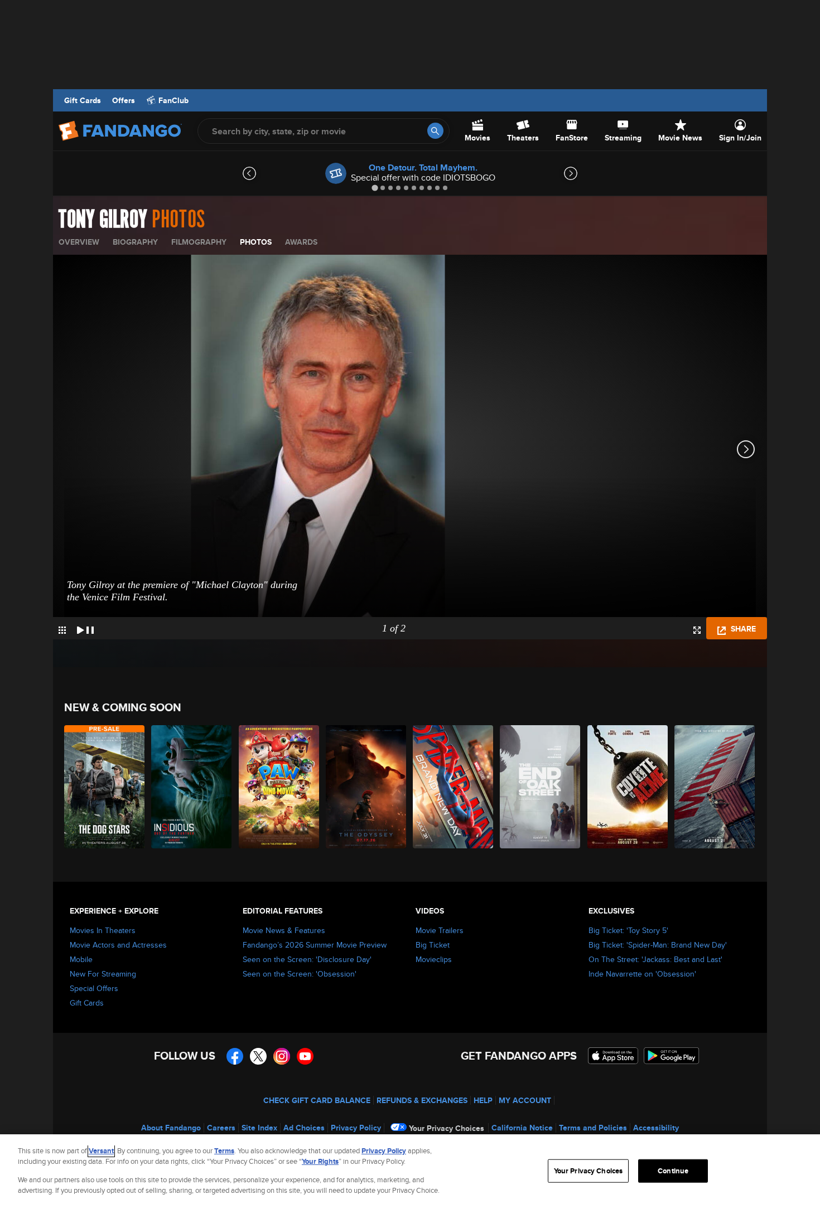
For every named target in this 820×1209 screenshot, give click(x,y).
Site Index (259, 1127)
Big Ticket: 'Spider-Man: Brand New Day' (658, 944)
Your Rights (320, 1161)
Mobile (81, 959)
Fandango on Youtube (305, 1056)
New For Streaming (103, 973)
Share (742, 628)
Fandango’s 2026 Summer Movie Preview (315, 944)
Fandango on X (258, 1056)
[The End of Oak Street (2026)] (540, 786)
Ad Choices (304, 1127)
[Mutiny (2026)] (715, 786)
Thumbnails (62, 630)
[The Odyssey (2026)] (366, 786)
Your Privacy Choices (446, 1128)
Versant (101, 1150)
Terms (224, 1150)
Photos (256, 241)
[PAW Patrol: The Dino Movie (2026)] (279, 786)
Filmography (198, 241)
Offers (123, 100)
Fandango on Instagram (281, 1056)
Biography (135, 241)
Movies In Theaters (103, 930)
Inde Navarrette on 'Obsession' (642, 973)
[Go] (435, 131)
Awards (301, 241)
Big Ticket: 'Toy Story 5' (628, 930)
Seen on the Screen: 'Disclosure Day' (307, 959)
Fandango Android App (672, 1055)
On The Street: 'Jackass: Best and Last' (655, 959)
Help (483, 1100)
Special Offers (94, 988)
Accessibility (656, 1127)
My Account (525, 1100)
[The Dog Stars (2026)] (105, 786)
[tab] (375, 187)
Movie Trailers (440, 930)
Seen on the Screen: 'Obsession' (299, 973)
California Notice (522, 1127)
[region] (410, 1171)
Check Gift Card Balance (316, 1100)
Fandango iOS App (613, 1055)
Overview (79, 241)
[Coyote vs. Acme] (628, 786)
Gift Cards (82, 100)
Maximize (697, 630)
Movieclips (434, 959)
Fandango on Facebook (234, 1056)
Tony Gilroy (103, 220)
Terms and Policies (593, 1127)
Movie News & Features (284, 930)
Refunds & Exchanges (422, 1100)
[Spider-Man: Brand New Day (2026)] (453, 786)
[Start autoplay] (85, 628)
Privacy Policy (356, 1127)
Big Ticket (433, 944)
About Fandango (171, 1127)
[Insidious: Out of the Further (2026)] (192, 786)
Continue (673, 1171)
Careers (221, 1127)
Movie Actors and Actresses (118, 944)
